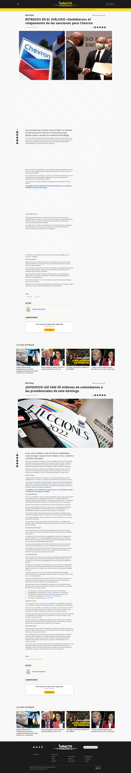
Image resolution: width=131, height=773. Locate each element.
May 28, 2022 (48, 598)
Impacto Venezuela (38, 309)
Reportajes (65, 9)
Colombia (49, 9)
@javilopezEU (48, 592)
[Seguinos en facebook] (42, 747)
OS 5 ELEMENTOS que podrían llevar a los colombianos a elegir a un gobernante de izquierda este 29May (49, 490)
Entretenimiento (83, 9)
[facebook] (97, 27)
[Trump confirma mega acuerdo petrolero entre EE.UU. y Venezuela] (103, 357)
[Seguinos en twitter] (34, 747)
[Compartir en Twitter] (100, 27)
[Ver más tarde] (92, 27)
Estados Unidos (57, 9)
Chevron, (70, 138)
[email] (102, 27)
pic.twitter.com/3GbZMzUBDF (52, 596)
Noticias (39, 9)
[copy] (105, 27)
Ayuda (46, 769)
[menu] (17, 4)
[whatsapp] (95, 27)
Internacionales (73, 9)
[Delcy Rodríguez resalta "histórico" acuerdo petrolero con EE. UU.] (53, 357)
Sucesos (44, 9)
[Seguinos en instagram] (39, 747)
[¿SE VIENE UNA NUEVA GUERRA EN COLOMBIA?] (78, 357)
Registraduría (31, 482)
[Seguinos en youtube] (36, 747)
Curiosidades (91, 9)
